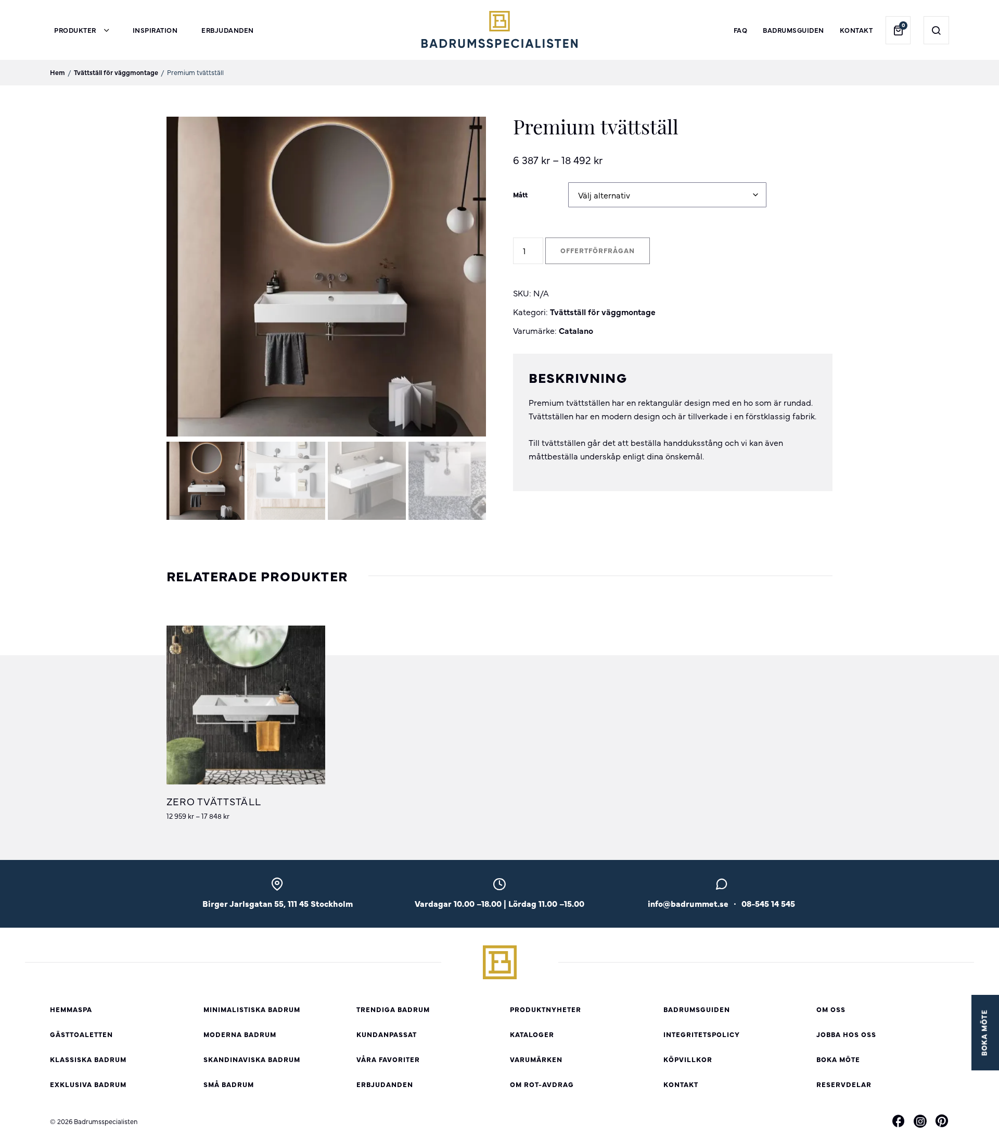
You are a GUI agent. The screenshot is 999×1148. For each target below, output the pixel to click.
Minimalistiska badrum (251, 1009)
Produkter (75, 30)
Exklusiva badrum (88, 1084)
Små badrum (228, 1084)
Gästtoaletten (81, 1034)
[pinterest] (941, 1122)
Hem (57, 72)
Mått (520, 194)
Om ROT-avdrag (542, 1084)
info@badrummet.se (688, 903)
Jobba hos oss (846, 1034)
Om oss (831, 1009)
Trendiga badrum (393, 1009)
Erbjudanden (227, 30)
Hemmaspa (71, 1009)
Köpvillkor (687, 1059)
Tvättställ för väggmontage (116, 72)
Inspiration (155, 30)
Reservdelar (844, 1084)
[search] (936, 30)
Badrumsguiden (793, 30)
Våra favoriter (388, 1059)
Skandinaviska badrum (251, 1059)
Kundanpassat (386, 1034)
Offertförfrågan (597, 250)
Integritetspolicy (701, 1034)
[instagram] (920, 1121)
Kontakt (856, 30)
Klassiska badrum (88, 1059)
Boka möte (838, 1059)
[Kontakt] (721, 887)
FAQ (741, 30)
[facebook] (898, 1122)
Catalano (576, 330)
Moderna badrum (239, 1034)
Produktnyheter (545, 1009)
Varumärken (536, 1059)
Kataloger (532, 1034)
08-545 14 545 (768, 903)
